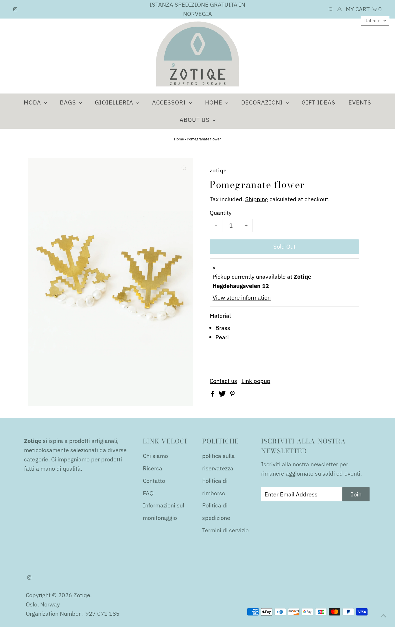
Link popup (255, 381)
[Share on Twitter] (223, 394)
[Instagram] (15, 9)
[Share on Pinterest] (232, 394)
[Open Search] (331, 9)
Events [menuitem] (359, 102)
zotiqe (81, 595)
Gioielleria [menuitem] (115, 102)
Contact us (223, 381)
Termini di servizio (225, 530)
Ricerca (152, 468)
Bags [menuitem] (69, 102)
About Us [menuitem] (195, 120)
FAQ (148, 493)
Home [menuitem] (214, 102)
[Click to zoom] (184, 167)
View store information (242, 297)
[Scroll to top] (383, 615)
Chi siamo (155, 456)
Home (179, 139)
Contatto (154, 481)
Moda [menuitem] (33, 102)
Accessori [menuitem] (170, 102)
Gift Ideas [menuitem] (318, 102)
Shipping (256, 199)
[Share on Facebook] (213, 394)
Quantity (221, 213)
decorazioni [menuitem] (263, 102)
